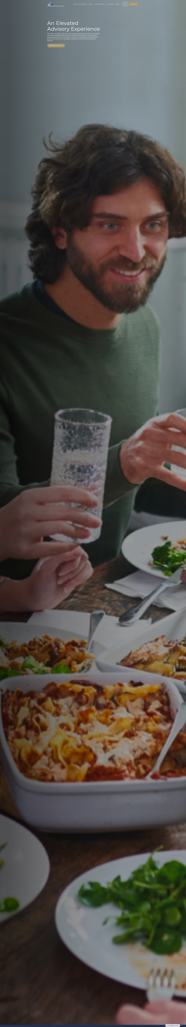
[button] (80, 4)
